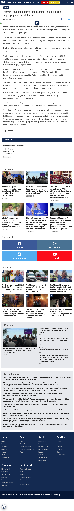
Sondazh (7, 140)
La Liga (40, 452)
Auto (21, 452)
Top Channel (19, 247)
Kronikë (3, 444)
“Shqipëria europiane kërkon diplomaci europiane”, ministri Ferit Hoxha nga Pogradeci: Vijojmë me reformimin (11, 223)
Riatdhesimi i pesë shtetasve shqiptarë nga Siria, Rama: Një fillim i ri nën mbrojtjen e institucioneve (11, 192)
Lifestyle (59, 444)
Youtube (45, 2)
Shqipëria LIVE (5, 474)
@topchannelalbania (55, 247)
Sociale (3, 452)
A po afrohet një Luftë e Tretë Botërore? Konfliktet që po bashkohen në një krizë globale (54, 332)
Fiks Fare (4, 477)
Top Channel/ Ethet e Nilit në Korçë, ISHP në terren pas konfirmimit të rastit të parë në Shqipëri (13, 288)
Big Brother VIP (6, 469)
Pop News (27, 2)
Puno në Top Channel (26, 477)
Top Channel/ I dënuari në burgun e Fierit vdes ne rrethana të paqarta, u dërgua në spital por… (36, 288)
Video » (7, 267)
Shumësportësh (43, 457)
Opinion (22, 441)
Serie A (40, 455)
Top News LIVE (55, 2)
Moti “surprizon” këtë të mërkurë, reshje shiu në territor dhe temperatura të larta (53, 350)
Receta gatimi (61, 455)
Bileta (21, 472)
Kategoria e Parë (43, 446)
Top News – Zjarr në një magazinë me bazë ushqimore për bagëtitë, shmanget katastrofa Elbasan (35, 313)
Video (14, 2)
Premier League (43, 449)
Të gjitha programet (7, 482)
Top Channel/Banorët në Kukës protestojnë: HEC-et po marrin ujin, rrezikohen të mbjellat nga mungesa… (61, 288)
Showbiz (59, 441)
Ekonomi (4, 449)
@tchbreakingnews (19, 258)
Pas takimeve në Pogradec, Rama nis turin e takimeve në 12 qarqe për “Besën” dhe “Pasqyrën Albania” (37, 191)
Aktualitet (4, 446)
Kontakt (22, 474)
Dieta (58, 452)
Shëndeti (59, 449)
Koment (22, 444)
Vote (7, 157)
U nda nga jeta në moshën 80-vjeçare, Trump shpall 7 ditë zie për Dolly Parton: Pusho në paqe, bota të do (35, 405)
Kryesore (9, 325)
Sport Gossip (42, 460)
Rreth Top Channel (25, 469)
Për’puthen (4, 472)
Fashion (59, 446)
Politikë (6, 7)
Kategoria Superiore (44, 444)
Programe (36, 2)
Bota (22, 437)
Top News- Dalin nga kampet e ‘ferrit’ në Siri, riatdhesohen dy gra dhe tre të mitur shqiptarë (61, 312)
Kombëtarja (42, 441)
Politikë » (8, 169)
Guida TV (4, 485)
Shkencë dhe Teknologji (27, 449)
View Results (14, 157)
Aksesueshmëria (25, 484)
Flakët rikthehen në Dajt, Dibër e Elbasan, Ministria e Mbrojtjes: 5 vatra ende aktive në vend (54, 341)
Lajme (9, 2)
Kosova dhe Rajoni (25, 446)
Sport (20, 2)
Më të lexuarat (12, 374)
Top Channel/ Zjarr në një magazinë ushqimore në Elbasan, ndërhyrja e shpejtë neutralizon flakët (13, 312)
